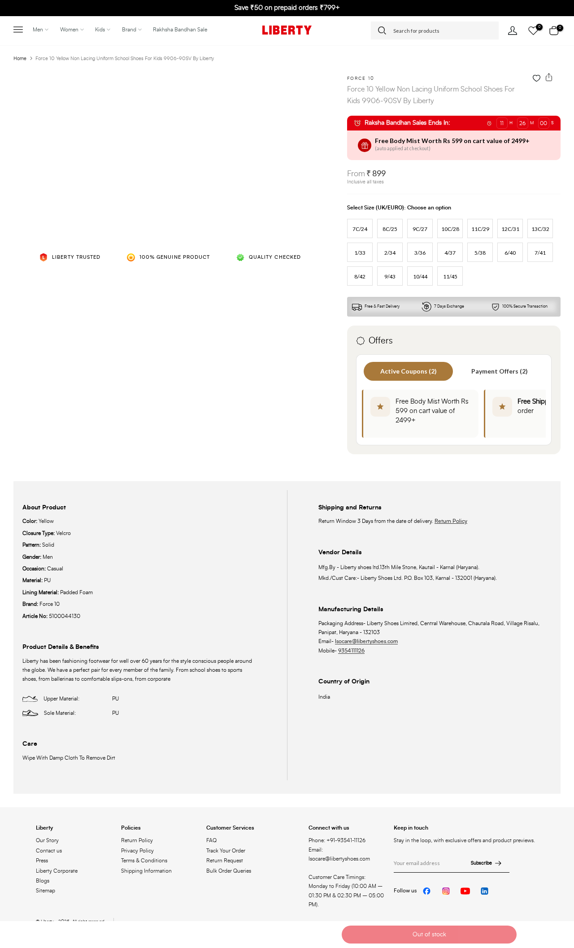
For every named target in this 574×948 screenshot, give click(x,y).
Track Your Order (225, 850)
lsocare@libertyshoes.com (366, 641)
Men (38, 29)
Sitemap (45, 890)
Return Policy (451, 521)
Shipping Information (146, 871)
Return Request (224, 860)
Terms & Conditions (144, 860)
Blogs (42, 880)
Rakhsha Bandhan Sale (180, 29)
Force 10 (360, 78)
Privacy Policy (137, 850)
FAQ (211, 840)
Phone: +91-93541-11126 (337, 840)
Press (42, 860)
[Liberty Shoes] (287, 30)
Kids (100, 29)
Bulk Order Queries (228, 871)
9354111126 (351, 650)
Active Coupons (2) (408, 371)
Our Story (47, 840)
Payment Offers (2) (499, 371)
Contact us (49, 850)
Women (69, 29)
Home (19, 58)
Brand (129, 29)
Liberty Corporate (57, 871)
